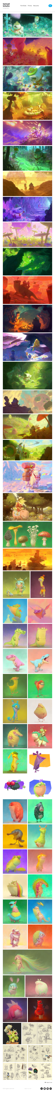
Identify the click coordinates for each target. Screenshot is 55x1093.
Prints (30, 6)
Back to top (28, 1088)
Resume (36, 6)
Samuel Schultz (6, 5)
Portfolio (23, 6)
